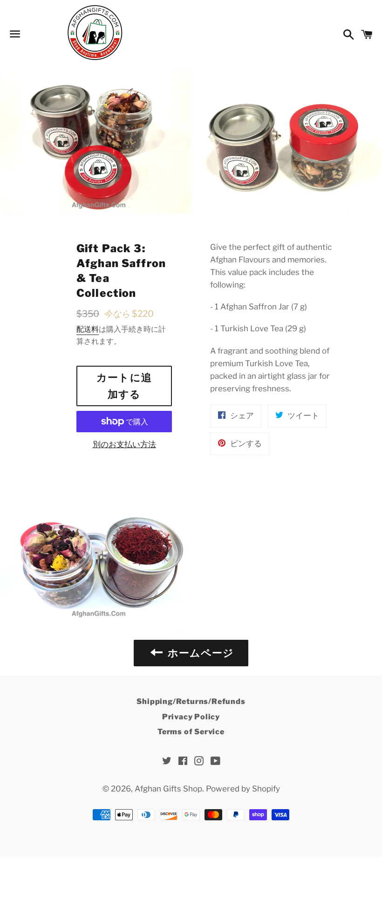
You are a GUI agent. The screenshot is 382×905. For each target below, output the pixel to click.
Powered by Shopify (243, 788)
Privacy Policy (191, 716)
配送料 (87, 329)
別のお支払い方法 (124, 444)
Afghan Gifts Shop (168, 788)
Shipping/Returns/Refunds (190, 701)
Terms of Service (191, 731)
